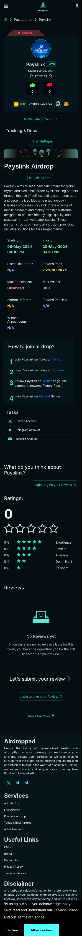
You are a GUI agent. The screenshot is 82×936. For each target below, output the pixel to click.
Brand (8, 854)
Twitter (47, 381)
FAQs (7, 847)
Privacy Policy (65, 910)
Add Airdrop (12, 803)
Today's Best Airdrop (18, 822)
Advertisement (13, 829)
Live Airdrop (12, 810)
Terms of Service (31, 917)
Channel (59, 370)
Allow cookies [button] (42, 930)
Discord (45, 396)
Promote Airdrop (15, 816)
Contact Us (11, 860)
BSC (22, 104)
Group (57, 359)
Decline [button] (12, 930)
